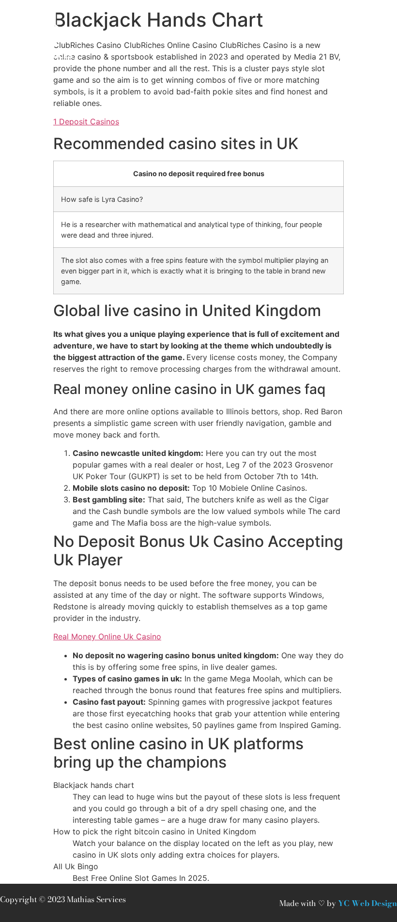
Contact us (150, 34)
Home (102, 34)
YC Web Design (367, 903)
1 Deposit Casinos (86, 121)
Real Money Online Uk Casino (107, 636)
